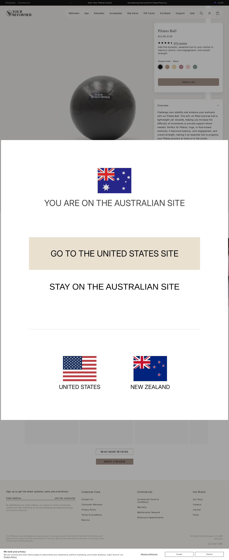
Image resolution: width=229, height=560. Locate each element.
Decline (209, 554)
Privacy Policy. (10, 557)
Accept (179, 554)
